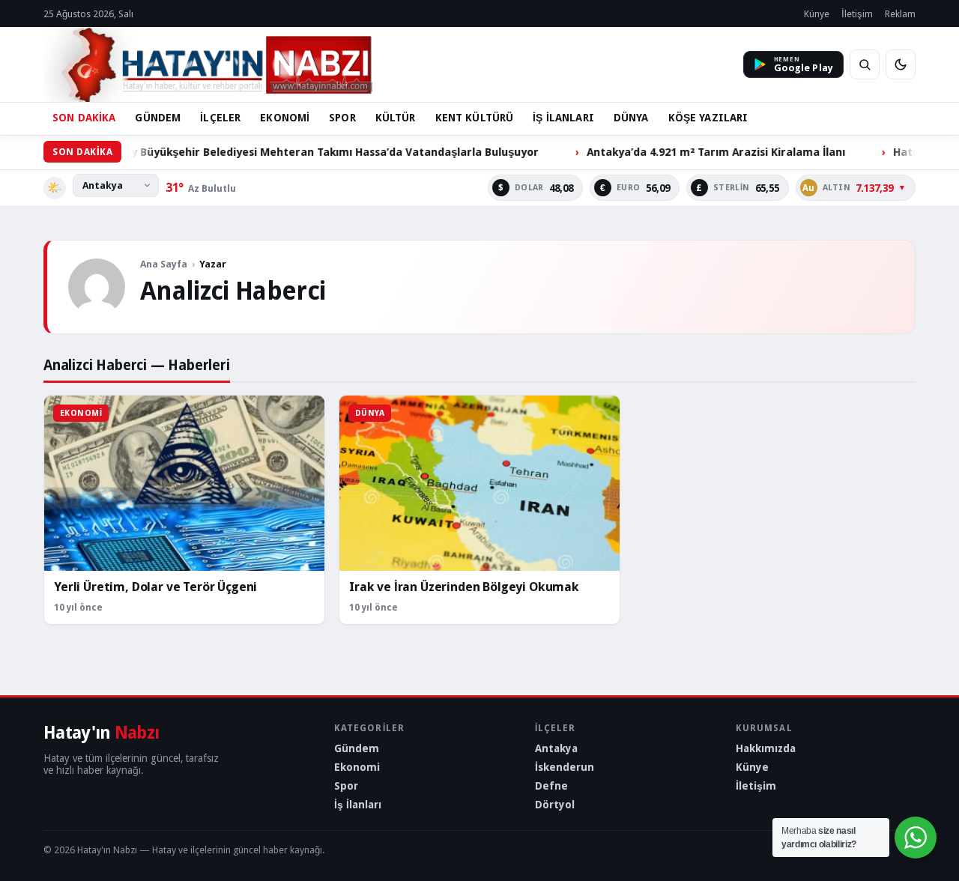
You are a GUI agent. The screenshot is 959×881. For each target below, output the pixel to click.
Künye (816, 13)
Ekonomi (357, 767)
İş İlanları (357, 805)
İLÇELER (220, 118)
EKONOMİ (284, 118)
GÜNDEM (158, 118)
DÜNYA (631, 118)
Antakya (556, 748)
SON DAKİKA (83, 118)
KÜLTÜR (395, 118)
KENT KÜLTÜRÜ (474, 118)
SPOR (342, 118)
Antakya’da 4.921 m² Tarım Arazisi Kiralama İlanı (683, 151)
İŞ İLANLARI (563, 118)
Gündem (356, 748)
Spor (346, 786)
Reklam (900, 13)
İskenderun (564, 767)
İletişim (857, 13)
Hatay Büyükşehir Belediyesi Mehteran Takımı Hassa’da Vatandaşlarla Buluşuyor (289, 151)
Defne (551, 786)
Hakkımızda (766, 748)
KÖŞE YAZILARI (708, 118)
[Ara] (865, 64)
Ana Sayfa (163, 264)
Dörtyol (555, 805)
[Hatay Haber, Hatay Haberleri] (207, 64)
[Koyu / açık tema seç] (901, 64)
